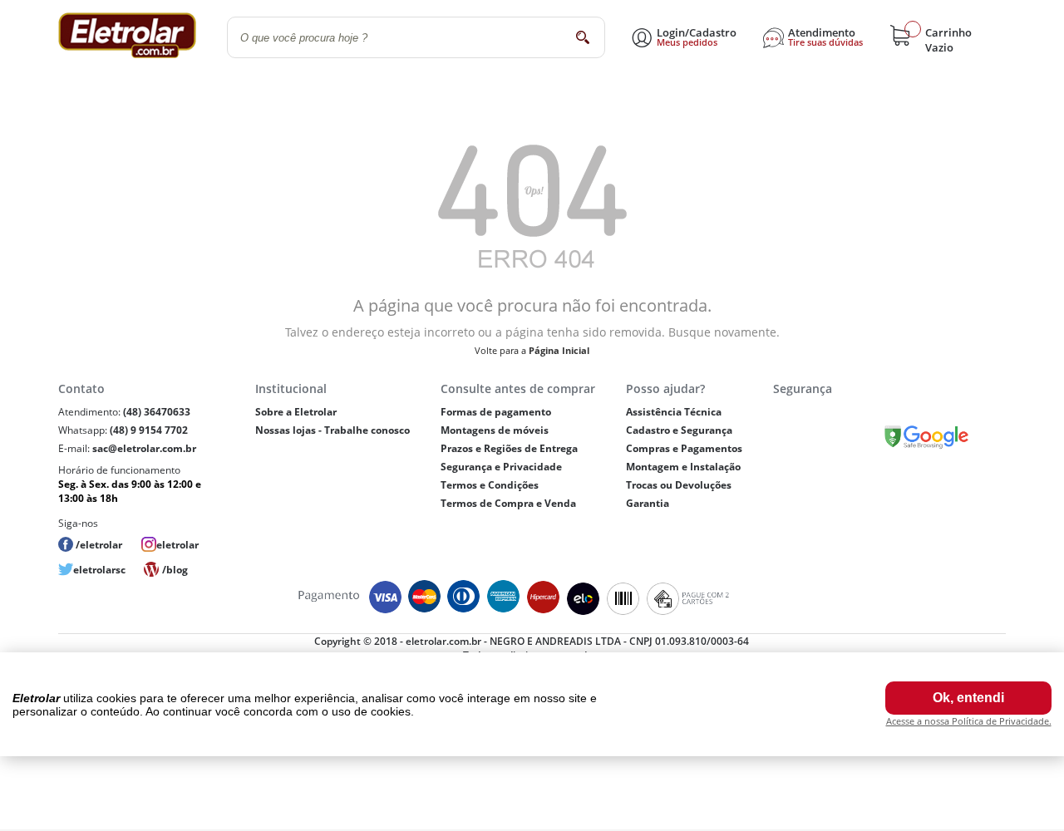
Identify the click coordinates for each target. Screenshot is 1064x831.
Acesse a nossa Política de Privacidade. (969, 721)
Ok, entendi (968, 698)
